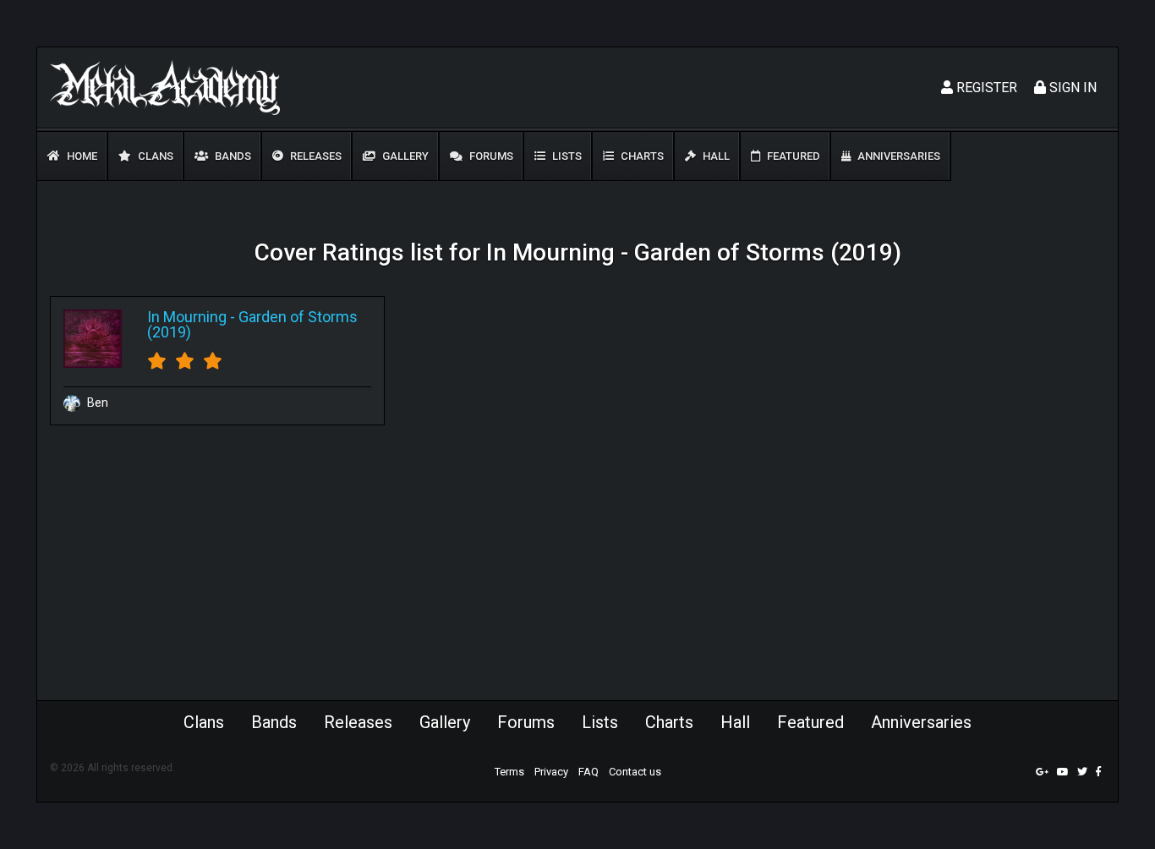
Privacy (551, 771)
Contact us (635, 771)
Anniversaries (897, 156)
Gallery (404, 156)
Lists (566, 156)
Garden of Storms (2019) (252, 324)
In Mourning (187, 317)
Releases (314, 156)
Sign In (1071, 87)
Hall (715, 156)
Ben (96, 402)
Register (985, 87)
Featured (792, 156)
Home (80, 156)
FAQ (588, 771)
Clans (154, 156)
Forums (490, 156)
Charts (641, 156)
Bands (231, 156)
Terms (509, 771)
